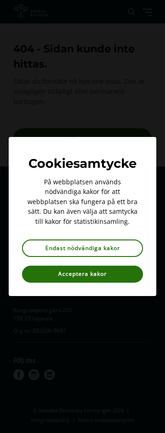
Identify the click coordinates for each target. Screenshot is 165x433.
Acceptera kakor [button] (82, 274)
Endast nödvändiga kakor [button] (82, 248)
